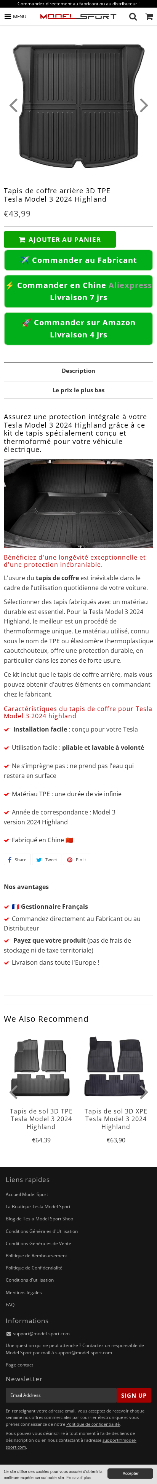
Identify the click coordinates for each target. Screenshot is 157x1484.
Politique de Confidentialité (34, 1268)
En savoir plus (78, 1477)
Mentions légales (24, 1292)
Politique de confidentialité (93, 1424)
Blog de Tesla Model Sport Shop (39, 1218)
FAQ (10, 1304)
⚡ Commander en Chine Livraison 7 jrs (78, 291)
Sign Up (134, 1395)
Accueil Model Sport (27, 1194)
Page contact (19, 1365)
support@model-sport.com (41, 1333)
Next (144, 104)
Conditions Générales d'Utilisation (42, 1231)
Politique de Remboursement (36, 1255)
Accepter (130, 1473)
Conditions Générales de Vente (38, 1243)
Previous (13, 104)
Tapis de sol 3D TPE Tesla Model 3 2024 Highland (41, 1119)
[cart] (149, 16)
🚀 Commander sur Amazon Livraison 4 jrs (79, 328)
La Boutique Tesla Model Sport (38, 1206)
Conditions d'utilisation (30, 1280)
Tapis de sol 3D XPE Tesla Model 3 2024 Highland (116, 1119)
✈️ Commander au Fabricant (78, 260)
